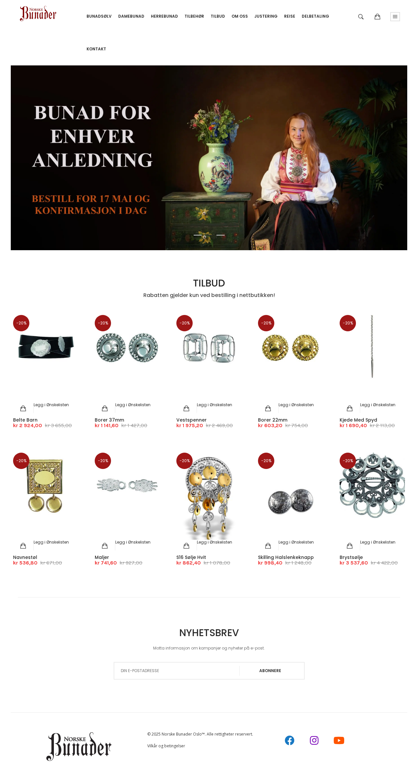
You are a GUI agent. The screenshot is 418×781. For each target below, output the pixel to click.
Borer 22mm (272, 420)
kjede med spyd (358, 420)
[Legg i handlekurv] (23, 408)
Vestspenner (191, 420)
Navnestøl (25, 557)
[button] (51, 405)
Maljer (102, 557)
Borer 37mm (109, 420)
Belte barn (25, 420)
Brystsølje (351, 557)
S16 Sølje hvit (191, 557)
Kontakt (96, 49)
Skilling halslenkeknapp (286, 557)
